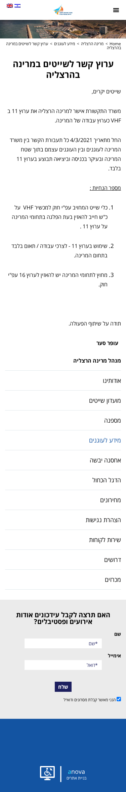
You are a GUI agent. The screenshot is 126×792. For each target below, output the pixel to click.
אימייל (114, 655)
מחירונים (110, 500)
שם (117, 634)
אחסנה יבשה (105, 460)
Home (115, 44)
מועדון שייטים (105, 400)
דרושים (112, 560)
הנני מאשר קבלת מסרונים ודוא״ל (90, 699)
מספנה (112, 420)
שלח (63, 686)
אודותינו (112, 380)
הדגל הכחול (106, 480)
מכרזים (113, 579)
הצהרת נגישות (103, 520)
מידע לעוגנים (64, 44)
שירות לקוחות (105, 540)
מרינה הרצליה (92, 44)
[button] (63, 9)
